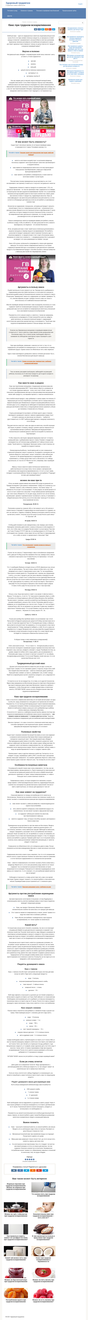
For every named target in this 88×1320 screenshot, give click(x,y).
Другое (9, 16)
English (80, 4)
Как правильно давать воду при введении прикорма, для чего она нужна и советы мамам (75, 48)
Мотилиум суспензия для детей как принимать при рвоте (75, 57)
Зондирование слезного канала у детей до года (75, 28)
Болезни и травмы (27, 10)
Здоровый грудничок (18, 3)
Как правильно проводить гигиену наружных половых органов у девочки (75, 39)
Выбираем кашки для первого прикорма (75, 80)
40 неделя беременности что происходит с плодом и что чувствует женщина (75, 72)
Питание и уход (12, 10)
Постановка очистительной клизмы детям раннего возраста (71, 65)
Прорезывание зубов (69, 10)
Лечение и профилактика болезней (47, 10)
